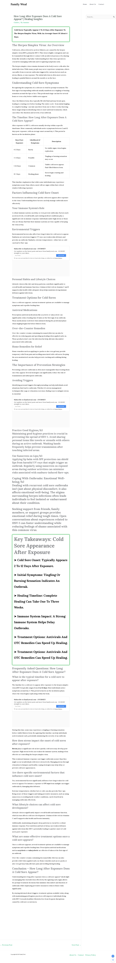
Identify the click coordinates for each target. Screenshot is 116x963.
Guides (16, 22)
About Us (72, 955)
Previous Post (6, 945)
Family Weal (19, 4)
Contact (81, 955)
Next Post (76, 945)
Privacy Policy (90, 955)
